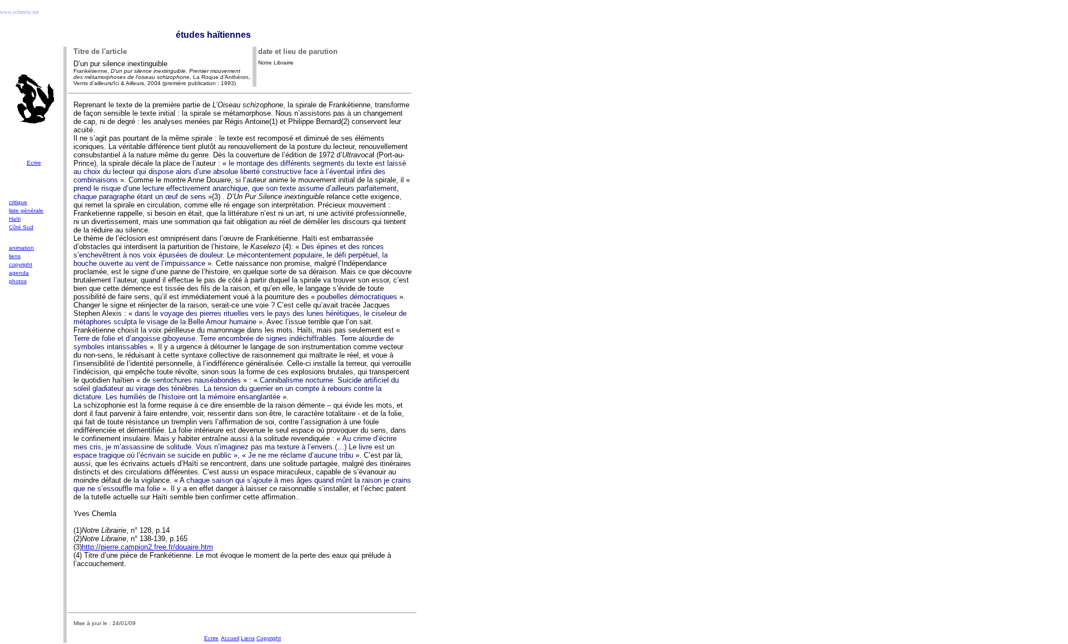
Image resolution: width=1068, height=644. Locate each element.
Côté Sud (21, 227)
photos (18, 281)
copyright (20, 264)
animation (21, 248)
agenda (19, 273)
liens (15, 256)
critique (18, 202)
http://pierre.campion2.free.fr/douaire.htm (147, 547)
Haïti (15, 219)
